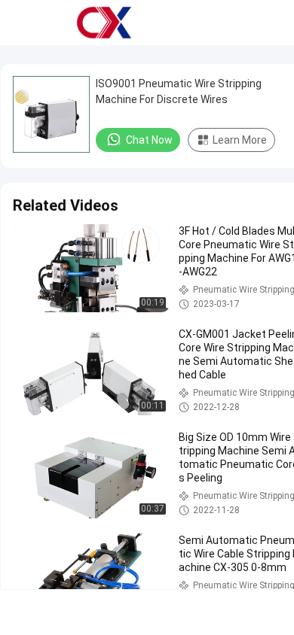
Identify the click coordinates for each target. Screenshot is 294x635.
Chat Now (149, 140)
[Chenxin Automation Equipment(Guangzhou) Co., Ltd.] (104, 23)
